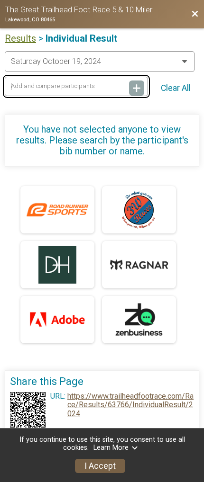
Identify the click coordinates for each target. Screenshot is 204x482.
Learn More (111, 448)
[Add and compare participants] (136, 88)
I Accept (100, 466)
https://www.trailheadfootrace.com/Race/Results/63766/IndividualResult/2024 (130, 405)
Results (20, 38)
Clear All (176, 88)
